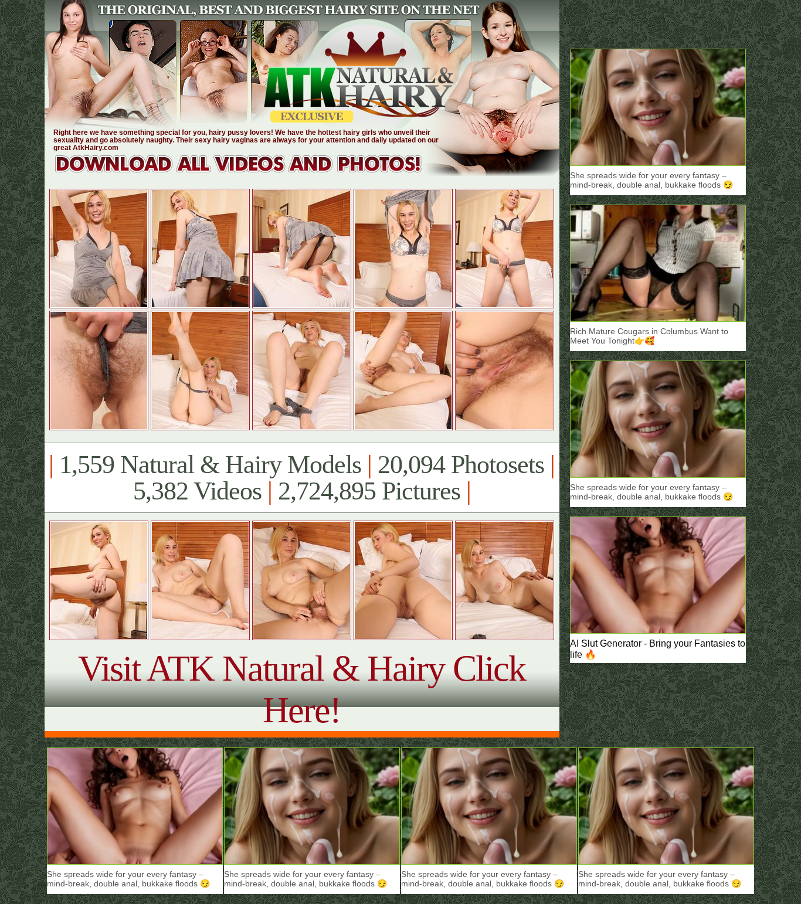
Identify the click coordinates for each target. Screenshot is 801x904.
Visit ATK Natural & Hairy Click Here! (301, 689)
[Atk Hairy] (249, 173)
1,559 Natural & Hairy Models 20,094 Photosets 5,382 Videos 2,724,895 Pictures (302, 477)
